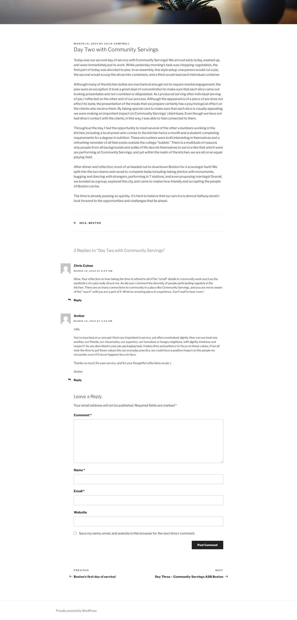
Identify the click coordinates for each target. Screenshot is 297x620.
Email (79, 491)
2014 (83, 223)
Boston (95, 223)
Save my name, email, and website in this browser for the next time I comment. (137, 533)
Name (79, 470)
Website (80, 512)
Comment (83, 415)
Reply (78, 300)
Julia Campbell (117, 43)
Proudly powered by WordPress (76, 610)
